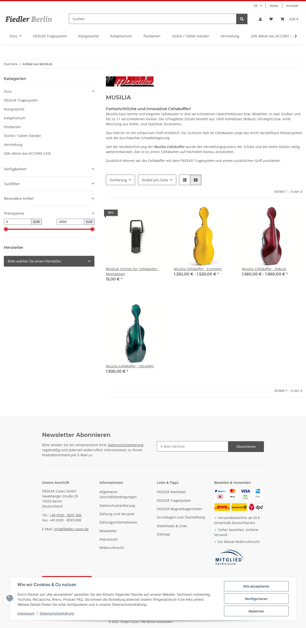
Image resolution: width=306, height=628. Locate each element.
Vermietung (13, 144)
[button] (260, 19)
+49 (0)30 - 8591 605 (66, 515)
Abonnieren (246, 446)
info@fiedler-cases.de (71, 529)
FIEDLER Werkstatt (171, 492)
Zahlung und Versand (116, 514)
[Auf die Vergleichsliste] (145, 214)
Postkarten (12, 127)
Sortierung (118, 179)
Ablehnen (256, 611)
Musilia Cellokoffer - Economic (198, 269)
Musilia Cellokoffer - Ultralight (130, 366)
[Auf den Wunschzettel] (158, 214)
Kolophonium (14, 118)
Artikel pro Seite (155, 179)
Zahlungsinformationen (118, 522)
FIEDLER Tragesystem (21, 100)
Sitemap (163, 534)
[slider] (6, 229)
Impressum (26, 613)
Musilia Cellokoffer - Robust (264, 269)
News (274, 5)
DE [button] (256, 5)
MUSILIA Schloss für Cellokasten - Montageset (132, 271)
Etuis (8, 91)
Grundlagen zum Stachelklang (181, 517)
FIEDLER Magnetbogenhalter (179, 509)
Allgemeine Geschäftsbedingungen (118, 494)
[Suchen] (241, 19)
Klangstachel (14, 109)
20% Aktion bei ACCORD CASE (27, 153)
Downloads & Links (172, 526)
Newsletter (108, 531)
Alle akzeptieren (256, 586)
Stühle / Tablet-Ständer (22, 135)
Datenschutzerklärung (57, 613)
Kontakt (292, 5)
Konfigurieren (256, 599)
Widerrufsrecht (111, 547)
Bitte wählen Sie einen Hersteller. (35, 261)
